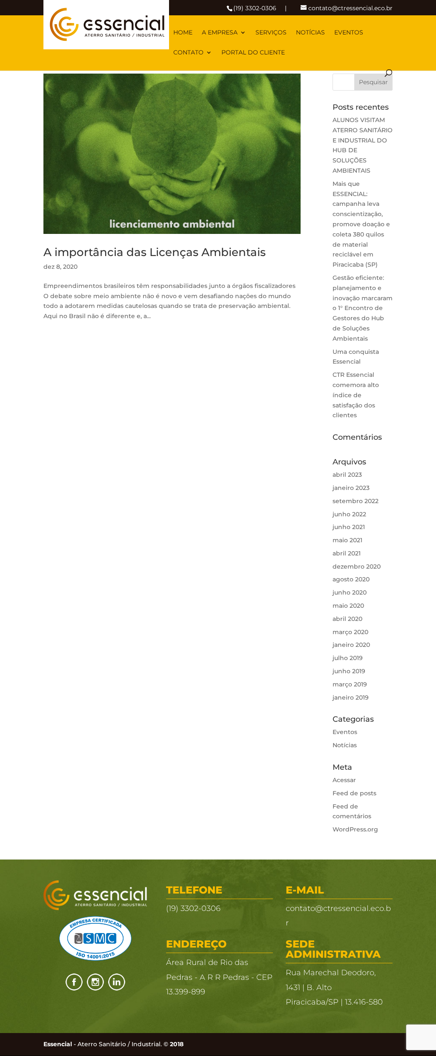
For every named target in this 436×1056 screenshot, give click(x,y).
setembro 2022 (356, 501)
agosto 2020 (351, 579)
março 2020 (350, 632)
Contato (188, 52)
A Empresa (220, 32)
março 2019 (350, 684)
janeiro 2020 (351, 645)
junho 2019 (349, 671)
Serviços (271, 32)
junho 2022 (349, 514)
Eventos (348, 32)
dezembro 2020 (357, 566)
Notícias (310, 32)
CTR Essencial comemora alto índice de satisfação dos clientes (356, 395)
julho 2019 (348, 658)
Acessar (344, 780)
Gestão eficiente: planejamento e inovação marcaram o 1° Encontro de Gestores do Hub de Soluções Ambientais (363, 308)
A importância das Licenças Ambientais (154, 252)
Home (182, 32)
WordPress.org (355, 829)
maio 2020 (348, 605)
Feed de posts (354, 793)
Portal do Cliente (253, 52)
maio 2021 (347, 540)
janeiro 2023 (351, 488)
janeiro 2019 (351, 697)
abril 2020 (347, 619)
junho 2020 (350, 592)
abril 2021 (347, 553)
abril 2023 (347, 474)
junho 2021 (349, 527)
